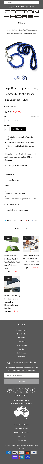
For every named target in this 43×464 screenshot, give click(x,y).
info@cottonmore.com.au (22, 403)
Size (5, 116)
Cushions (21, 341)
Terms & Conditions (21, 425)
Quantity (7, 126)
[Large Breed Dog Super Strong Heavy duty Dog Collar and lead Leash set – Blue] (21, 56)
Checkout (30, 7)
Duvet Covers (21, 330)
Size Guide (35, 116)
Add (29, 220)
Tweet (9, 220)
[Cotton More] (21, 14)
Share (16, 220)
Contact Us (21, 440)
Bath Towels (21, 353)
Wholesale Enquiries (21, 432)
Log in (11, 7)
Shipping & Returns (21, 429)
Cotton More (15, 445)
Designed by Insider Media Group (28, 447)
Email (35, 220)
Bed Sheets (21, 334)
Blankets (21, 338)
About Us (21, 436)
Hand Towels (21, 357)
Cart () (21, 7)
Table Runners (21, 345)
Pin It (22, 220)
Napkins (21, 349)
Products (14, 30)
